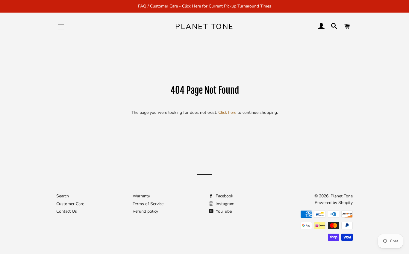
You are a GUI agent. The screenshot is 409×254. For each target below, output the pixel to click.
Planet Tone (204, 27)
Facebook (223, 196)
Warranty (141, 196)
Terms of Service (148, 204)
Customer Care (70, 204)
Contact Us (66, 211)
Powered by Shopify (334, 202)
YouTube (223, 211)
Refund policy (145, 211)
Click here (227, 112)
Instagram (224, 204)
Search (62, 196)
